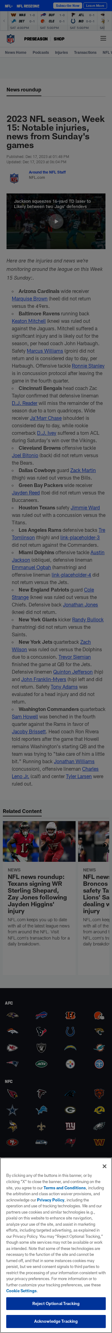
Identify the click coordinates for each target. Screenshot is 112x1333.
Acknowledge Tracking (56, 1321)
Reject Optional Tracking (56, 1303)
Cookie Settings (21, 1290)
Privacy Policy (50, 1199)
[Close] (104, 1166)
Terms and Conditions (65, 1187)
